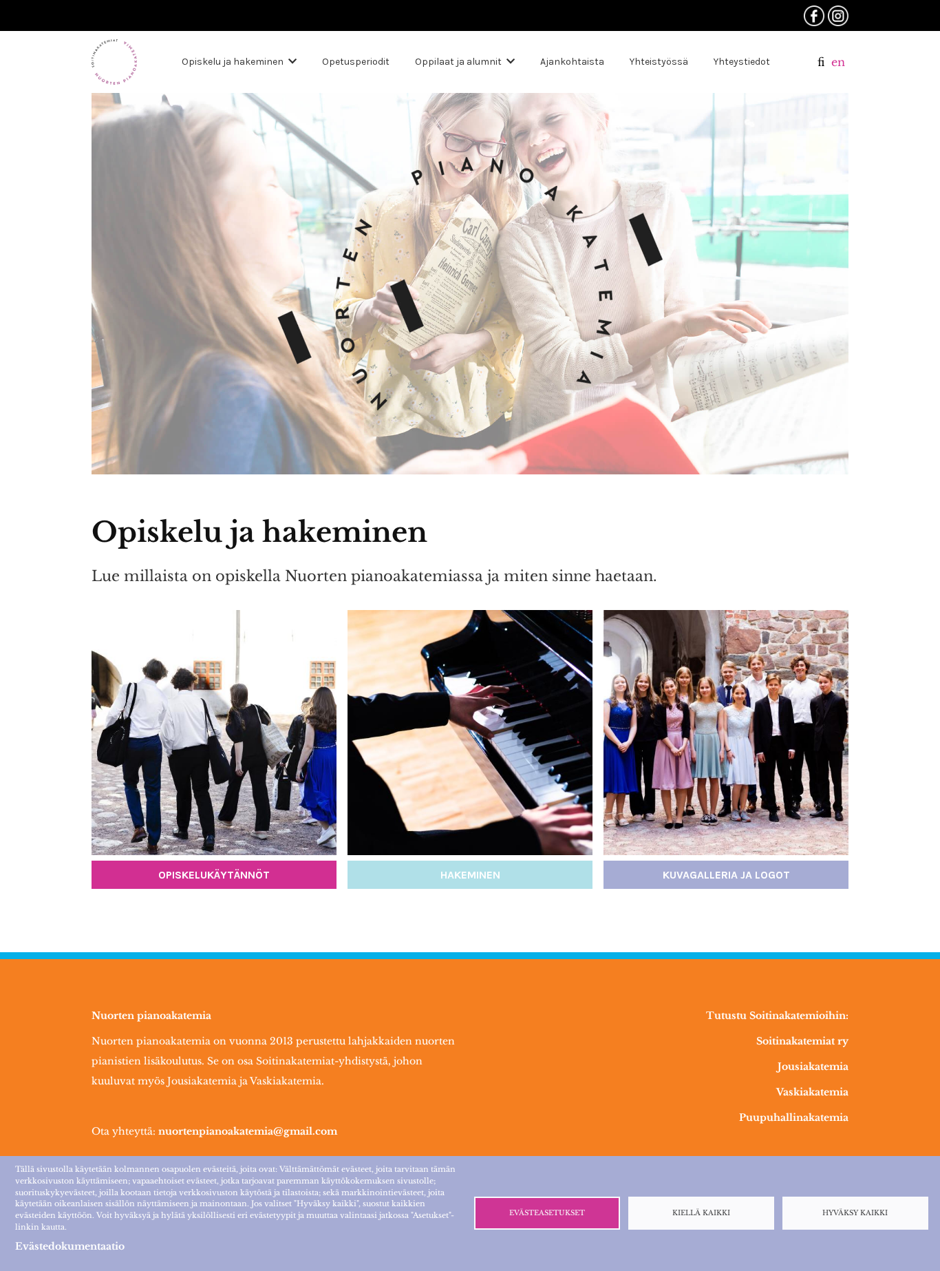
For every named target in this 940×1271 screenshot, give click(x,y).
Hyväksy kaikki (855, 1213)
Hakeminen (470, 874)
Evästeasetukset (547, 1213)
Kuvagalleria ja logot (726, 874)
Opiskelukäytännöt (214, 874)
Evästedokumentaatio (70, 1246)
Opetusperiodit (355, 61)
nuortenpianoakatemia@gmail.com (247, 1131)
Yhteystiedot (742, 61)
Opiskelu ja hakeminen (233, 61)
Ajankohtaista (572, 61)
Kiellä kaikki (701, 1213)
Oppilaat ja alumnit (458, 61)
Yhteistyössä (659, 61)
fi (821, 62)
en (838, 62)
